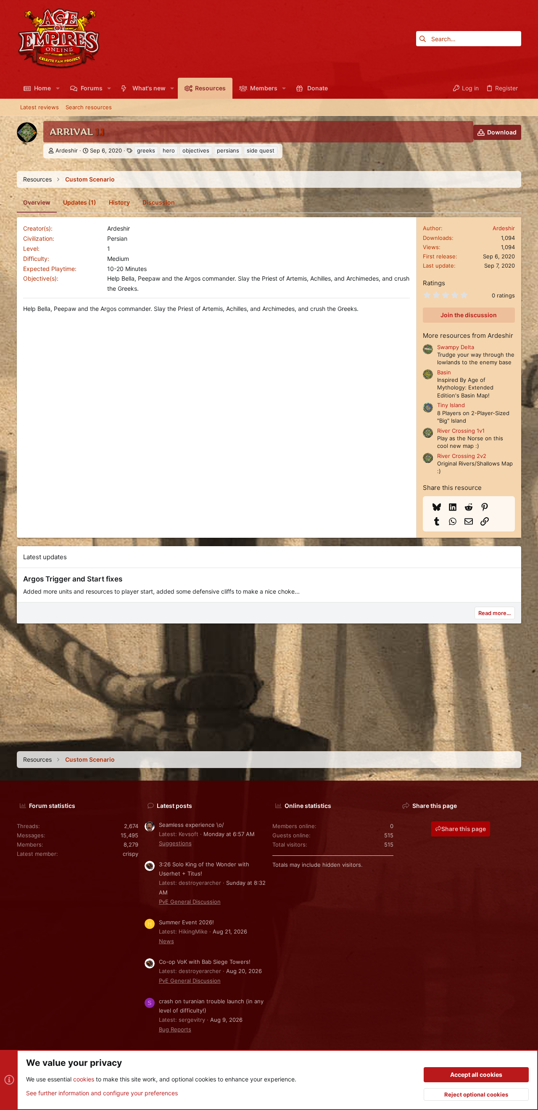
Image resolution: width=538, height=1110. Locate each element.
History (119, 202)
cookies (83, 1079)
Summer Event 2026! (186, 922)
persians (228, 150)
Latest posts (174, 805)
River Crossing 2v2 (461, 455)
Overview (36, 202)
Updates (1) (79, 202)
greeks (146, 150)
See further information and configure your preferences (102, 1093)
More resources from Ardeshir (468, 335)
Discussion (158, 202)
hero (169, 150)
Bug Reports (175, 1029)
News (166, 941)
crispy (130, 853)
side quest (260, 150)
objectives (195, 150)
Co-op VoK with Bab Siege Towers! (205, 961)
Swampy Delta (455, 347)
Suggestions (175, 843)
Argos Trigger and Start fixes (72, 579)
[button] (57, 88)
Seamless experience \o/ (191, 824)
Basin (444, 372)
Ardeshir (66, 150)
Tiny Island (451, 405)
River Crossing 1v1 (461, 430)
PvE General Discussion (190, 901)
